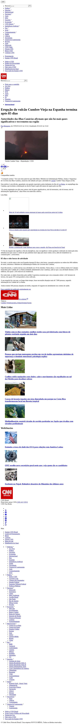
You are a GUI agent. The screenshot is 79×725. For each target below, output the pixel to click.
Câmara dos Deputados (16, 580)
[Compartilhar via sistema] (1, 171)
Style (6, 30)
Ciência (7, 36)
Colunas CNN (9, 53)
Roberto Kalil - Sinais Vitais (18, 683)
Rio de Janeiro (13, 601)
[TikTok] (6, 523)
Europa (11, 631)
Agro (6, 16)
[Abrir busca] (29, 6)
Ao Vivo (12, 549)
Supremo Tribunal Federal (17, 584)
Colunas (7, 537)
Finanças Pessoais (15, 618)
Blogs (7, 536)
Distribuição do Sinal (12, 69)
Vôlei (11, 674)
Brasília (11, 605)
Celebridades (13, 648)
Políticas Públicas (14, 586)
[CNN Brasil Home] (12, 78)
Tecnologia (8, 38)
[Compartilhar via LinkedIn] (5, 167)
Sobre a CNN (9, 61)
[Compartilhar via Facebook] (1, 167)
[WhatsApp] (6, 525)
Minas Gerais (13, 603)
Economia (8, 22)
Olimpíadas (12, 670)
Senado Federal (14, 582)
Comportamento (10, 32)
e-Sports (11, 679)
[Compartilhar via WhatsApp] (6, 167)
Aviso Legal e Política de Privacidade (17, 713)
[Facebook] (6, 513)
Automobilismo (14, 676)
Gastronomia (13, 708)
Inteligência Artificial (12, 26)
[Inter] (6, 508)
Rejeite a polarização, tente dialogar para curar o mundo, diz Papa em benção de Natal (37, 247)
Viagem (11, 706)
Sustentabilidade (14, 621)
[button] (39, 144)
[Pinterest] (6, 521)
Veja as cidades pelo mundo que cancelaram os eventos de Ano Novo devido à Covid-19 (38, 230)
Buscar (7, 6)
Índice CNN (13, 577)
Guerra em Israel (14, 627)
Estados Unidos (14, 629)
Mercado (12, 608)
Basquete (12, 672)
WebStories (7, 428)
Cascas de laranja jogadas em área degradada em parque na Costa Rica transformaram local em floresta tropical (35, 400)
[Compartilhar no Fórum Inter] (2, 173)
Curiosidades (13, 702)
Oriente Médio (14, 636)
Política (7, 8)
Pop (6, 28)
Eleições (7, 10)
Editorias (10, 547)
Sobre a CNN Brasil (11, 711)
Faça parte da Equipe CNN (14, 71)
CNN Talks (8, 47)
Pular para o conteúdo (12, 84)
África (11, 635)
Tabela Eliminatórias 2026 (17, 666)
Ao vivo (7, 86)
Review (7, 41)
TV (10, 657)
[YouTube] (6, 515)
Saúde (7, 34)
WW (6, 92)
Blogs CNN (9, 51)
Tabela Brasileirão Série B (17, 665)
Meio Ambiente (14, 595)
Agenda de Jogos (14, 661)
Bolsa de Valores (14, 614)
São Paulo (12, 599)
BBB (10, 644)
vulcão (53, 181)
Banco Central (13, 612)
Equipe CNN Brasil (11, 58)
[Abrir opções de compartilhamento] (4, 169)
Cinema (11, 650)
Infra (6, 18)
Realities (12, 653)
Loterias (11, 620)
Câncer (11, 691)
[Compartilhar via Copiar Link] (8, 167)
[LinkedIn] (6, 519)
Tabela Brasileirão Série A (17, 663)
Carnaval (12, 646)
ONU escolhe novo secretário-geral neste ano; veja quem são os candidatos (36, 465)
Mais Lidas (7, 307)
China (11, 640)
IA (6, 97)
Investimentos (13, 610)
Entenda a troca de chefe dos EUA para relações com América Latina (34, 447)
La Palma (62, 184)
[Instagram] (6, 517)
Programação (9, 56)
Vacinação (12, 689)
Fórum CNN (9, 49)
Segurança (12, 592)
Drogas (11, 693)
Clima (11, 593)
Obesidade (12, 694)
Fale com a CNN (10, 67)
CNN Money (9, 24)
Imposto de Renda (15, 616)
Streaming (12, 655)
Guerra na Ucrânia (15, 625)
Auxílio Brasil (13, 597)
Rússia (11, 638)
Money (7, 90)
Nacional (8, 14)
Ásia (10, 633)
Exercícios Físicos (15, 687)
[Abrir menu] (3, 2)
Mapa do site (9, 541)
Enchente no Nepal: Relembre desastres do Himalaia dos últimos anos (34, 484)
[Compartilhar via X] (3, 167)
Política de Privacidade (12, 63)
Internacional (9, 12)
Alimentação (13, 685)
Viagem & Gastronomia (12, 40)
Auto (6, 43)
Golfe (11, 678)
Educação (8, 45)
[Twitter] (6, 510)
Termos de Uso (10, 65)
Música (11, 651)
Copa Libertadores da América (19, 668)
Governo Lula (13, 578)
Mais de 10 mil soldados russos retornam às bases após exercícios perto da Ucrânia (36, 212)
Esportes (7, 20)
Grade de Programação (12, 534)
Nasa (10, 698)
